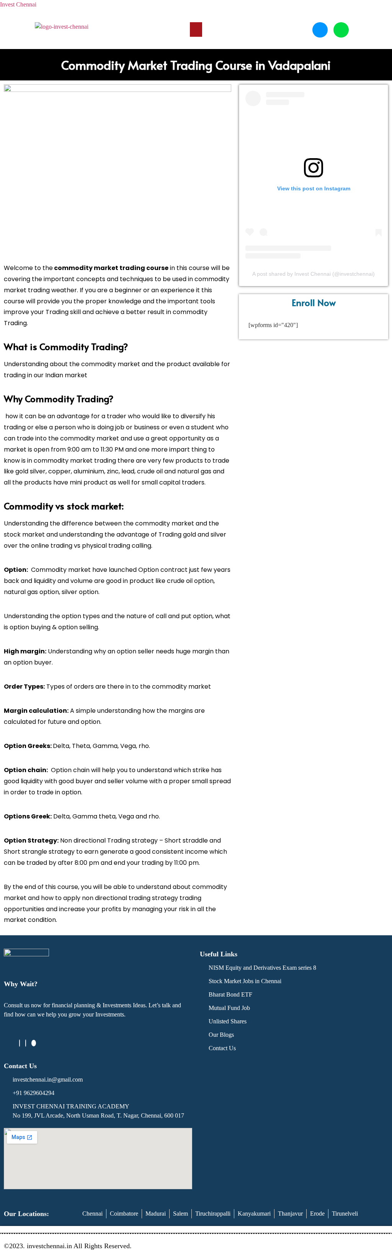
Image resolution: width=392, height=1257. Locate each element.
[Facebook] (19, 1043)
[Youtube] (33, 1043)
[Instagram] (25, 1043)
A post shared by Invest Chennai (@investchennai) (313, 274)
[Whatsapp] (341, 30)
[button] (196, 29)
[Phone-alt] (320, 30)
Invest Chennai (18, 4)
